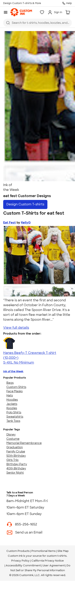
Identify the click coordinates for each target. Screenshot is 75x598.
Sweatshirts (14, 416)
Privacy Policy (20, 560)
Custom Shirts (16, 387)
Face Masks (14, 391)
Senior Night (15, 472)
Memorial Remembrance (24, 443)
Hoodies (12, 399)
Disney (11, 434)
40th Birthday (16, 468)
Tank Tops (13, 421)
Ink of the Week (13, 371)
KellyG (26, 222)
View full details (16, 328)
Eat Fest (9, 222)
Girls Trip (12, 460)
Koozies (11, 408)
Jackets (11, 404)
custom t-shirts (57, 555)
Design (25, 204)
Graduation (14, 447)
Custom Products (18, 551)
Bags (10, 383)
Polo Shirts (13, 412)
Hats (9, 395)
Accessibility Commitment (23, 565)
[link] (21, 12)
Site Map (63, 551)
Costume (12, 439)
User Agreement (54, 565)
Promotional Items (43, 551)
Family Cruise (15, 451)
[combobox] (37, 23)
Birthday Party (16, 464)
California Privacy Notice (47, 560)
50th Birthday (16, 456)
